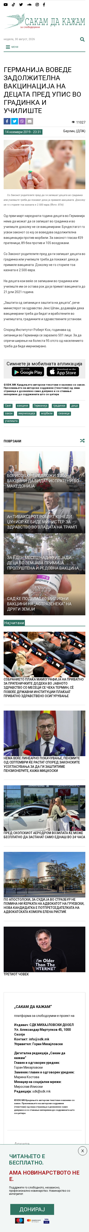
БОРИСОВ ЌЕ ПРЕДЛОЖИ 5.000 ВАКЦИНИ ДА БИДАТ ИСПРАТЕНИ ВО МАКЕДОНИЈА (43, 481)
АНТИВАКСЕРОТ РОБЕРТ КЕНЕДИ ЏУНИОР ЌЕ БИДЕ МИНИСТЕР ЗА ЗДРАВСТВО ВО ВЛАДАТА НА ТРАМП (42, 522)
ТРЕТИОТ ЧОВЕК (16, 974)
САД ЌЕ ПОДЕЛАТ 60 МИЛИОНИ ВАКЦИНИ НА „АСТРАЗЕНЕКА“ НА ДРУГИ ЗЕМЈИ (39, 604)
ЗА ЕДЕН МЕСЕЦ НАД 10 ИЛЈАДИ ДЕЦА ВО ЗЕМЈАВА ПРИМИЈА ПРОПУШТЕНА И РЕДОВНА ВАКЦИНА (43, 563)
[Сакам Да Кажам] (45, 31)
